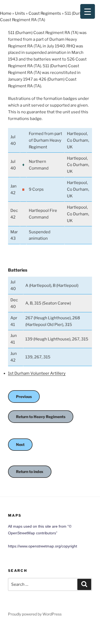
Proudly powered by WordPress (35, 614)
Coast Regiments (45, 13)
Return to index (29, 471)
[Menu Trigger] (87, 11)
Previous (24, 396)
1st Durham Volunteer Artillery (37, 373)
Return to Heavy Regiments (40, 416)
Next (20, 444)
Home (5, 13)
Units (20, 13)
